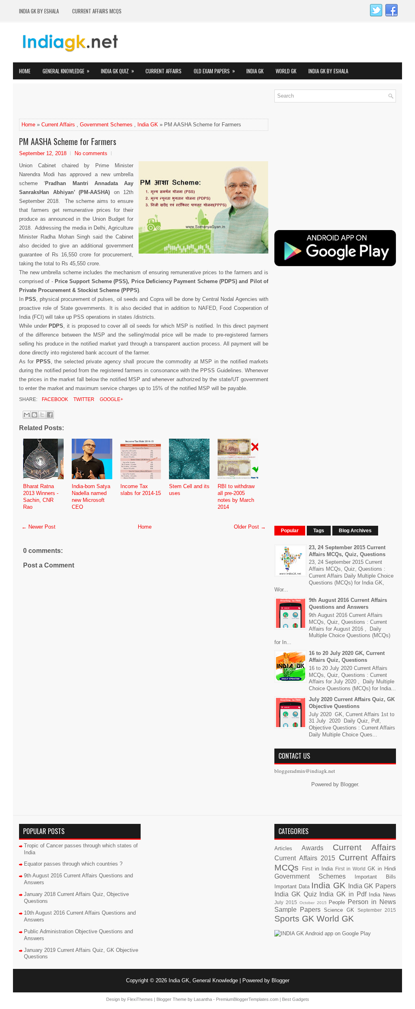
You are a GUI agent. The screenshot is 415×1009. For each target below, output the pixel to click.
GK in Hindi (382, 869)
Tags (318, 530)
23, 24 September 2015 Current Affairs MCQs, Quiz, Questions (347, 550)
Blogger (349, 784)
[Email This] (27, 415)
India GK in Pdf (342, 894)
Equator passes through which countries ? (73, 864)
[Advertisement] (114, 102)
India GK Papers (372, 886)
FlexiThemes (140, 999)
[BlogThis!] (34, 415)
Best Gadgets (295, 999)
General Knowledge (66, 70)
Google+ (110, 399)
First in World (350, 868)
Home (24, 71)
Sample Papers (297, 909)
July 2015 (285, 902)
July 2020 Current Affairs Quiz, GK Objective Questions (352, 702)
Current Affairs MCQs (97, 11)
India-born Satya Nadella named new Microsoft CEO (91, 496)
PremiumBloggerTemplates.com (247, 999)
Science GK (339, 910)
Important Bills (375, 877)
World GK (286, 71)
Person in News (372, 901)
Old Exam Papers (214, 70)
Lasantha (203, 999)
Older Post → (250, 527)
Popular (290, 530)
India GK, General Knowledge (203, 980)
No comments (91, 153)
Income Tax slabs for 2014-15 (140, 489)
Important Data (292, 886)
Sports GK (294, 918)
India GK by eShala (39, 11)
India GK (254, 71)
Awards (312, 848)
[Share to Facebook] (50, 415)
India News (382, 895)
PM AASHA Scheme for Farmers (67, 141)
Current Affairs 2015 (304, 858)
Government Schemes (106, 125)
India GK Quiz (117, 70)
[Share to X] (42, 415)
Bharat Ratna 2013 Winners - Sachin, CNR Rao (40, 496)
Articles (283, 848)
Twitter (83, 399)
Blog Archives (355, 530)
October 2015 (313, 902)
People (337, 902)
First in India (317, 869)
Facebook (54, 399)
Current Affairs (163, 71)
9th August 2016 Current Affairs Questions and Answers (348, 603)
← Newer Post (38, 527)
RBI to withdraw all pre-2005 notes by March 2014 (236, 496)
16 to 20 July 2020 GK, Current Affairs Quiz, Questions (347, 656)
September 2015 (376, 910)
